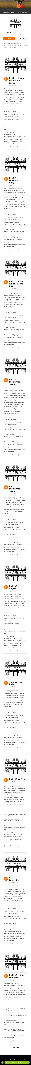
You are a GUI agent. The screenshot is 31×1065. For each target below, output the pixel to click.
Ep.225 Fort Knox (17, 779)
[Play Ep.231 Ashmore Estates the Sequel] (6, 79)
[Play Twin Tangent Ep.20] (6, 683)
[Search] (25, 2)
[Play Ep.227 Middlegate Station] (6, 487)
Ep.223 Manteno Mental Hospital (17, 976)
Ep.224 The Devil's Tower (15, 879)
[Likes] (5, 146)
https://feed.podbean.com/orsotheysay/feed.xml (16, 12)
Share (9, 38)
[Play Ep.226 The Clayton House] (6, 587)
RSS (23, 38)
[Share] (18, 146)
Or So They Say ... (7, 10)
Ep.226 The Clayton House (16, 587)
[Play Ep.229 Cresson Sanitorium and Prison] (6, 282)
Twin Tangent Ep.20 (15, 683)
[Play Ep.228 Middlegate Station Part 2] (6, 380)
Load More (15, 1047)
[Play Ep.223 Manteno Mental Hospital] (6, 976)
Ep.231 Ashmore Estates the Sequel (16, 80)
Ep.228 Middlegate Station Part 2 (15, 381)
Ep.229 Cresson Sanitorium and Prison (16, 283)
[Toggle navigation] (29, 2)
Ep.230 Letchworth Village (14, 180)
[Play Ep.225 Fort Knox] (6, 780)
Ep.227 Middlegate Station (14, 488)
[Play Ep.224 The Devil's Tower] (6, 879)
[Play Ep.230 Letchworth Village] (6, 179)
